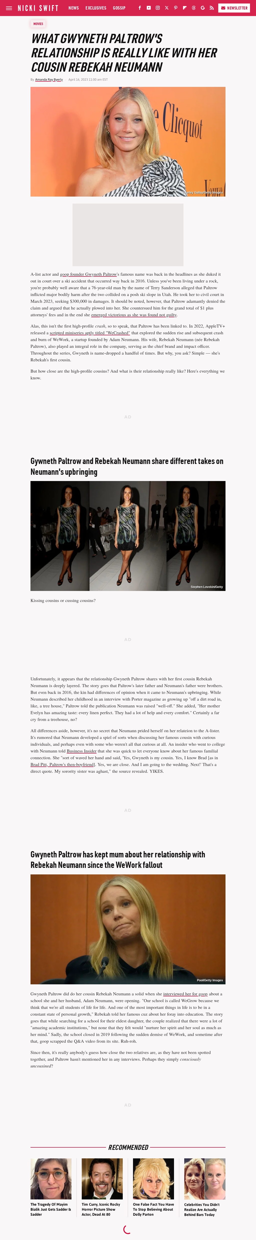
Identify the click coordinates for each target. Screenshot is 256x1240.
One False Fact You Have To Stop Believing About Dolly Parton (153, 1209)
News (73, 8)
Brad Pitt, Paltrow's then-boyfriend (62, 764)
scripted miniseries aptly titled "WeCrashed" (90, 333)
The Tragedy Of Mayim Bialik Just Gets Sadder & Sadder (50, 1209)
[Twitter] (166, 9)
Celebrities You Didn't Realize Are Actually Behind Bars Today (202, 1209)
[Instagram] (157, 9)
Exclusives (96, 8)
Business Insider (81, 751)
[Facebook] (139, 9)
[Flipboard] (184, 9)
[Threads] (193, 9)
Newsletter (237, 8)
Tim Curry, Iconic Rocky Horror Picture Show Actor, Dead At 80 (101, 1209)
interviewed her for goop (185, 994)
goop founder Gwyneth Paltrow (88, 274)
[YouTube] (148, 9)
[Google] (202, 9)
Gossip (119, 8)
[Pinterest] (175, 9)
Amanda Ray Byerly (49, 79)
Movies (38, 24)
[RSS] (211, 9)
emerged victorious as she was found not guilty (133, 315)
